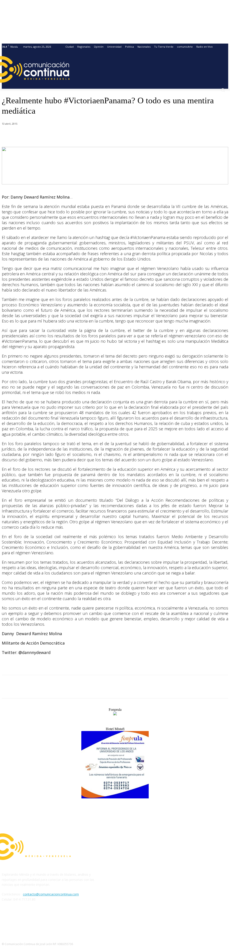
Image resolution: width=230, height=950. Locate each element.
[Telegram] (91, 135)
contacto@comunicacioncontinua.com (51, 894)
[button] (222, 90)
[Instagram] (17, 919)
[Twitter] (59, 135)
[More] (107, 135)
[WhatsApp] (75, 135)
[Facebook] (42, 135)
